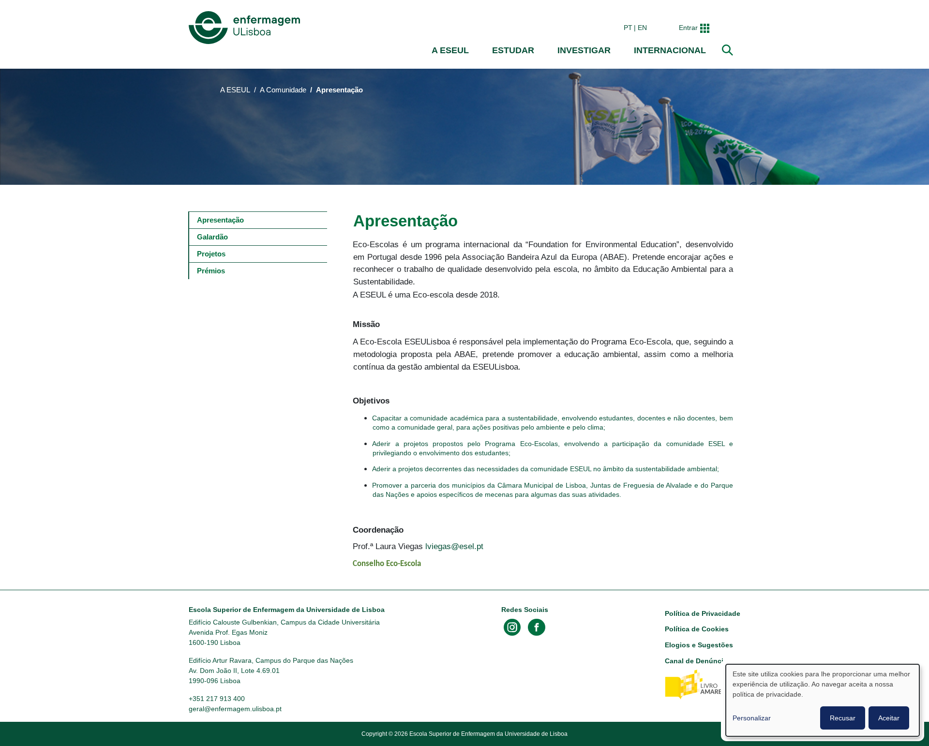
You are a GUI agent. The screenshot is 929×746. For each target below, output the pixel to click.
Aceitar (888, 718)
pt (628, 27)
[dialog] (822, 700)
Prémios (211, 271)
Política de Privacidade (702, 613)
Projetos (211, 254)
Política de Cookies (697, 629)
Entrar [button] (688, 27)
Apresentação (220, 220)
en (642, 27)
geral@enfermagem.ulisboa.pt (235, 709)
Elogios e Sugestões (699, 645)
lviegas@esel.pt (454, 546)
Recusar (842, 718)
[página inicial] (246, 27)
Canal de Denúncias (698, 661)
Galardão (212, 237)
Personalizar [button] (752, 718)
